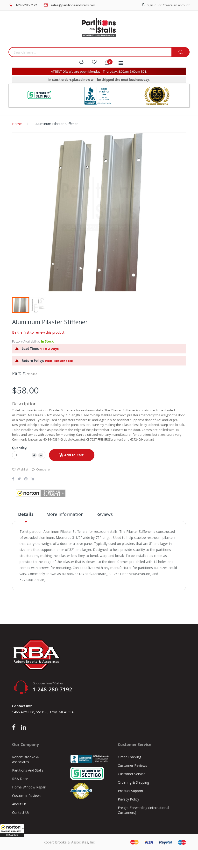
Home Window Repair (29, 787)
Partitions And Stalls (27, 770)
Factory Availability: (26, 341)
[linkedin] (23, 727)
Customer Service (131, 774)
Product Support (130, 790)
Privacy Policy (128, 799)
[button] (12, 830)
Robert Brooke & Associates (25, 759)
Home (17, 123)
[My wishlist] (94, 62)
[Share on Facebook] (13, 479)
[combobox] (90, 52)
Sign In (151, 5)
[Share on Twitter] (19, 479)
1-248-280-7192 (26, 5)
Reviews (104, 514)
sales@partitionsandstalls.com (73, 5)
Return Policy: (33, 360)
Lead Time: (30, 348)
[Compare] (81, 62)
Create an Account (176, 5)
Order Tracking (129, 757)
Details (26, 514)
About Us (19, 804)
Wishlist (22, 469)
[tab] (26, 516)
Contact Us (20, 812)
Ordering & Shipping (133, 782)
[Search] (180, 52)
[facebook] (15, 727)
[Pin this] (26, 479)
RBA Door (20, 778)
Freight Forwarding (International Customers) (143, 810)
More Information (65, 514)
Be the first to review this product (38, 332)
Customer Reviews (26, 795)
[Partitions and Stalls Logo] (99, 30)
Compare (43, 469)
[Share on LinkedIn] (32, 479)
